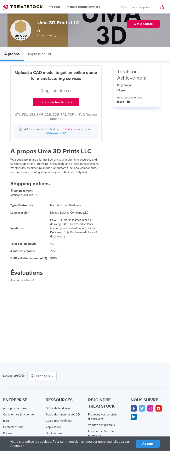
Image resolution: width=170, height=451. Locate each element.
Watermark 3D (56, 133)
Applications (53, 427)
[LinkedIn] (134, 417)
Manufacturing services (83, 7)
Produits (55, 7)
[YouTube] (158, 408)
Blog (6, 421)
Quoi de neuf (54, 433)
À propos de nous (14, 408)
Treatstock (22, 7)
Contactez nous (13, 427)
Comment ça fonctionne (18, 414)
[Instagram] (150, 408)
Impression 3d (39, 54)
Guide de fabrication (59, 408)
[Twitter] (142, 408)
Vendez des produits (101, 425)
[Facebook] (134, 408)
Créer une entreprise (135, 7)
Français (43, 376)
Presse (7, 433)
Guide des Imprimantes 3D (63, 414)
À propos (12, 54)
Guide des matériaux (59, 421)
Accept (147, 444)
